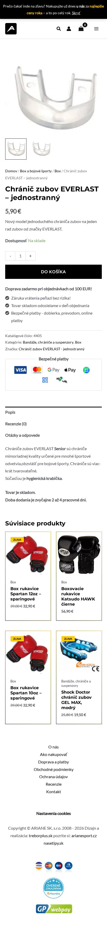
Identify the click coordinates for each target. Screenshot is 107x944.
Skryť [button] (76, 13)
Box (58, 171)
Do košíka (53, 271)
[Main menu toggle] (96, 28)
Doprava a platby (53, 762)
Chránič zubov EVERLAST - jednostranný (51, 349)
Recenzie (54, 784)
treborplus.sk (40, 835)
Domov (11, 171)
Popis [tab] (10, 412)
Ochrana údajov (53, 776)
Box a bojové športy (36, 171)
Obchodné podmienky (53, 769)
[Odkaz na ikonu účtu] (68, 28)
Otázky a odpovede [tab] (22, 435)
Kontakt (53, 791)
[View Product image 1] (15, 149)
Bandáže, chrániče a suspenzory (48, 342)
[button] (59, 29)
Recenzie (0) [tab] (16, 423)
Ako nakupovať (53, 754)
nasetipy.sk (53, 843)
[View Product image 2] (41, 149)
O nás (53, 747)
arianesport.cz (84, 835)
